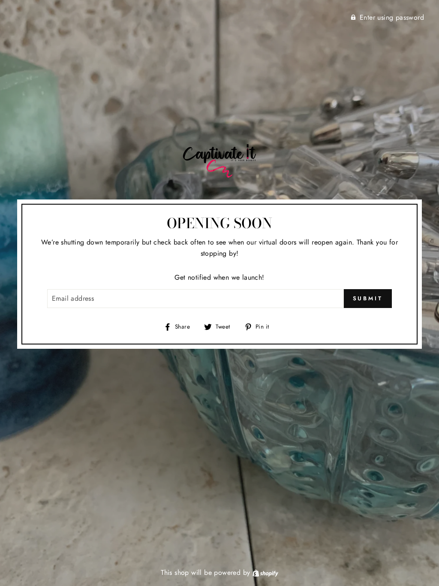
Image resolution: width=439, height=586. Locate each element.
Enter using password (392, 17)
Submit (368, 298)
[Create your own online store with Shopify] (265, 572)
